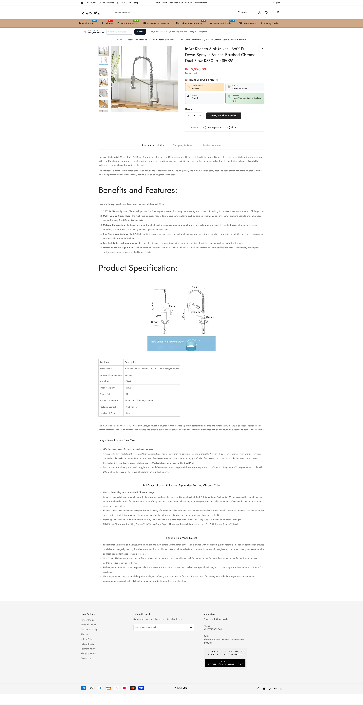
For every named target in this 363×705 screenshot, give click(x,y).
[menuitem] (87, 23)
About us (85, 634)
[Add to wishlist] (261, 49)
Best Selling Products (137, 39)
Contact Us (86, 658)
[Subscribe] (191, 627)
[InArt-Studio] (91, 12)
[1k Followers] (264, 688)
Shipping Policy (88, 653)
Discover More (200, 2)
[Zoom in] (172, 52)
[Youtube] (275, 688)
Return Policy (87, 639)
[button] (270, 12)
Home (119, 39)
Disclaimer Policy (89, 629)
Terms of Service (88, 624)
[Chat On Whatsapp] (281, 688)
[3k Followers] (270, 688)
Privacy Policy (87, 619)
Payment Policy (88, 648)
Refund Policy (87, 643)
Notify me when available (224, 115)
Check (140, 31)
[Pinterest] (258, 688)
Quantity (189, 109)
